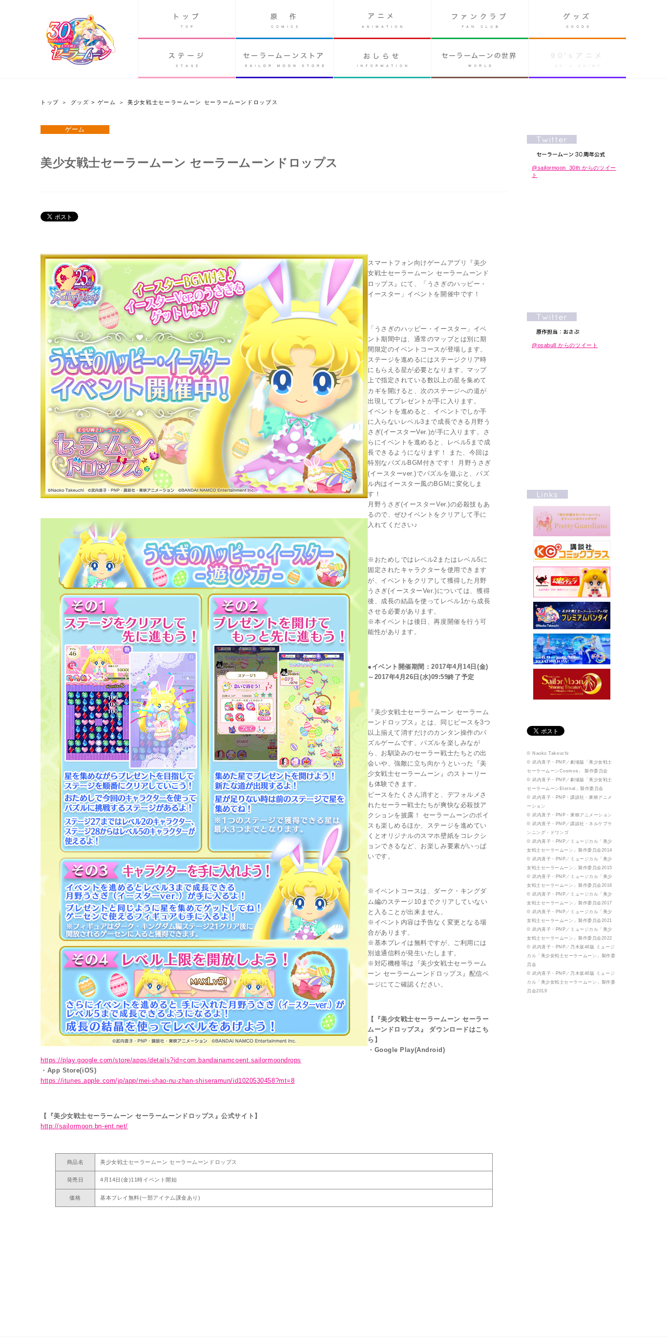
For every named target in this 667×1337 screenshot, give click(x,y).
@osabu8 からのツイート (565, 345)
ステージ (186, 58)
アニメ (382, 19)
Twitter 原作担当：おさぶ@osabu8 (572, 323)
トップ (186, 19)
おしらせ (382, 58)
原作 (284, 19)
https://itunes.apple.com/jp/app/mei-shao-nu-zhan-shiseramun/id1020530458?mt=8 (167, 1080)
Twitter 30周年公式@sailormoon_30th (572, 146)
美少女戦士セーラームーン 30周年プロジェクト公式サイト (80, 41)
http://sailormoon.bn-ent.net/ (84, 1126)
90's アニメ (577, 58)
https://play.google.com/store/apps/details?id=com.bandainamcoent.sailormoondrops (171, 1060)
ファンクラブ (479, 19)
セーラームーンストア (284, 58)
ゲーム (107, 102)
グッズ (577, 19)
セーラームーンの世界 (479, 58)
